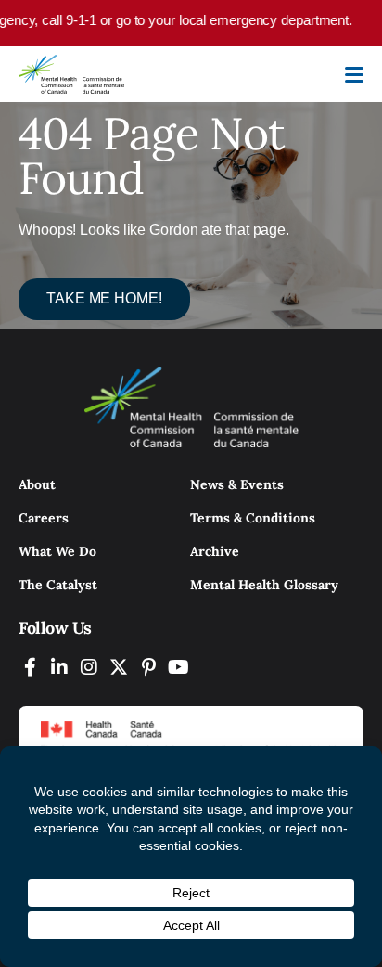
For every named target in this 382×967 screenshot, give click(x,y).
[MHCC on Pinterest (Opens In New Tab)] (148, 666)
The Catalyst (58, 584)
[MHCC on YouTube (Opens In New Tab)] (178, 666)
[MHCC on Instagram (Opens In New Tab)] (89, 666)
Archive (214, 551)
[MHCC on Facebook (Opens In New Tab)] (30, 666)
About (37, 484)
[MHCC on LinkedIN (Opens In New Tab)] (59, 666)
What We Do (57, 551)
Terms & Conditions (252, 517)
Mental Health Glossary (264, 584)
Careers (44, 517)
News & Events (237, 484)
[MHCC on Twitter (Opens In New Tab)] (119, 666)
